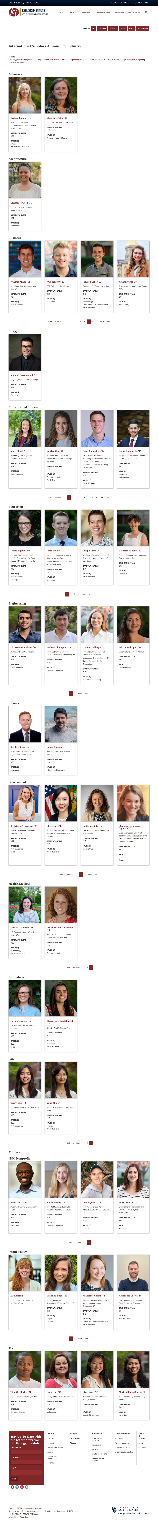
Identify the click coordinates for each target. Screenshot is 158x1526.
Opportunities (103, 12)
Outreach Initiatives (55, 1447)
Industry (113, 28)
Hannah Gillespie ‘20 (94, 647)
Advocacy (12, 60)
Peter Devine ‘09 (55, 550)
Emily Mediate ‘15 (92, 825)
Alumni (73, 1443)
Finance (83, 60)
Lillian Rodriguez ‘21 (130, 647)
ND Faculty (119, 1438)
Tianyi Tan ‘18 (18, 1102)
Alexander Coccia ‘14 (130, 1295)
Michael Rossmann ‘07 (22, 375)
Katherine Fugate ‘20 (130, 550)
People (73, 12)
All (93, 28)
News (140, 1443)
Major (123, 28)
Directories (75, 1438)
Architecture (22, 60)
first (50, 322)
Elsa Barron (16, 1295)
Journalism (115, 60)
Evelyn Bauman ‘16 (20, 117)
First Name (15, 1448)
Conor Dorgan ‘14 (56, 746)
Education (65, 60)
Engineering (74, 60)
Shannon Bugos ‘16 (57, 1295)
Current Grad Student (51, 60)
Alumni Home (143, 28)
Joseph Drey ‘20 (91, 550)
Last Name (15, 1458)
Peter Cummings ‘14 (93, 451)
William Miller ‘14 (20, 281)
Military (128, 60)
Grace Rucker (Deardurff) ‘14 (60, 928)
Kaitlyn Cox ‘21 (55, 451)
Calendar (119, 12)
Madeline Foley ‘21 (57, 117)
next (102, 322)
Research (86, 12)
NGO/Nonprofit (138, 60)
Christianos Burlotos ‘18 (23, 647)
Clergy (39, 60)
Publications (97, 1445)
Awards (50, 1452)
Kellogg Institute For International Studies (25, 1511)
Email (13, 1468)
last (108, 322)
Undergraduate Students (98, 1459)
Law (122, 60)
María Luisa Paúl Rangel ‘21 (60, 1022)
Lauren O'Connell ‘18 (21, 927)
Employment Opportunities (53, 1457)
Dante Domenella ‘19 (130, 451)
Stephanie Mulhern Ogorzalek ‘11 (129, 827)
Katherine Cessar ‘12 (94, 1295)
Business (31, 60)
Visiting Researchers (123, 1443)
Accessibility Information (18, 1517)
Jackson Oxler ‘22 (92, 281)
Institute (51, 1438)
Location (102, 28)
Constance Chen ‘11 (21, 202)
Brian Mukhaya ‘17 (20, 1202)
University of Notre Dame (32, 1508)
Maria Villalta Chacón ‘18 (132, 1392)
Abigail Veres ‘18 (128, 281)
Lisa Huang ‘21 (90, 1392)
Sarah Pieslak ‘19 (56, 1202)
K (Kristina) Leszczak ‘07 (23, 825)
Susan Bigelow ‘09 (20, 550)
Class (131, 28)
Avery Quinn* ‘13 (92, 1202)
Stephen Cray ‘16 (19, 746)
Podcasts (142, 1448)
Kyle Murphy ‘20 (55, 281)
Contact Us (38, 1514)
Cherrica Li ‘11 (54, 825)
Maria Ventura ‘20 (128, 1202)
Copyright (12, 1508)
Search (146, 13)
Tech (22, 63)
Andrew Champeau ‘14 (59, 647)
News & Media (134, 12)
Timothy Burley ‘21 (20, 1392)
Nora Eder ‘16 (54, 1392)
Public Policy (14, 63)
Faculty (95, 1449)
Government (92, 60)
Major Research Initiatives (98, 1439)
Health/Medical (104, 60)
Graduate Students (99, 1454)
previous (58, 322)
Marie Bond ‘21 (18, 451)
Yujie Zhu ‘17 (54, 1102)
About (62, 12)
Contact (51, 1443)
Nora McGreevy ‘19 (20, 1020)
